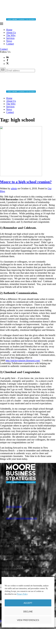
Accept (28, 603)
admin (14, 188)
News (9, 41)
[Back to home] (21, 20)
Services (10, 38)
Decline (28, 611)
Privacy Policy (22, 594)
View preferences (28, 620)
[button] (28, 24)
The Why (11, 35)
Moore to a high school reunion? (26, 182)
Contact (10, 43)
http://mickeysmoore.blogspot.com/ (23, 360)
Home (9, 29)
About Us (11, 32)
